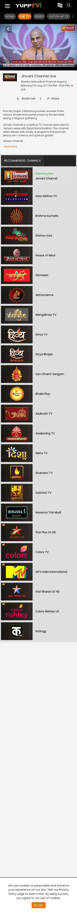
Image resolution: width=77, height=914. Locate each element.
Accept (39, 905)
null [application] (18, 66)
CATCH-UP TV (58, 16)
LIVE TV (24, 16)
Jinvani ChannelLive (38, 76)
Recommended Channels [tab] (22, 161)
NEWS (39, 16)
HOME (10, 16)
